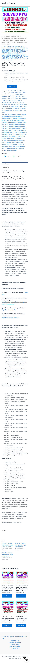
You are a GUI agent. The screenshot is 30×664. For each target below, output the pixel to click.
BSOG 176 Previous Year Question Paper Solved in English (7, 545)
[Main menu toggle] (26, 3)
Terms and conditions (15, 646)
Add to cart (12, 86)
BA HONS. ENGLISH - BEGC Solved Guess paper (13, 49)
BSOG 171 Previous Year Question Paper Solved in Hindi (20, 545)
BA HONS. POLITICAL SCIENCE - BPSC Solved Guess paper (14, 54)
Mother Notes (8, 3)
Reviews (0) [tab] (5, 167)
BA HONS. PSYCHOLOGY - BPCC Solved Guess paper (14, 40)
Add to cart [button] (7, 596)
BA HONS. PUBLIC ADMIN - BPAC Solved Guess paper (15, 57)
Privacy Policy (15, 644)
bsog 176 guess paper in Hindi (13, 114)
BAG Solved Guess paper (17, 38)
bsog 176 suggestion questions (10, 148)
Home (3, 36)
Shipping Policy (15, 640)
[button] (25, 9)
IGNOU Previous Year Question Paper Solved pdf (14, 637)
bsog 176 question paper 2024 (10, 142)
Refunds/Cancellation (15, 642)
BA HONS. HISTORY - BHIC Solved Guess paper (14, 52)
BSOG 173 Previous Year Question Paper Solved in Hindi (7, 554)
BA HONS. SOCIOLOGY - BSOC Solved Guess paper (13, 58)
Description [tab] (5, 164)
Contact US (15, 648)
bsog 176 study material (19, 146)
